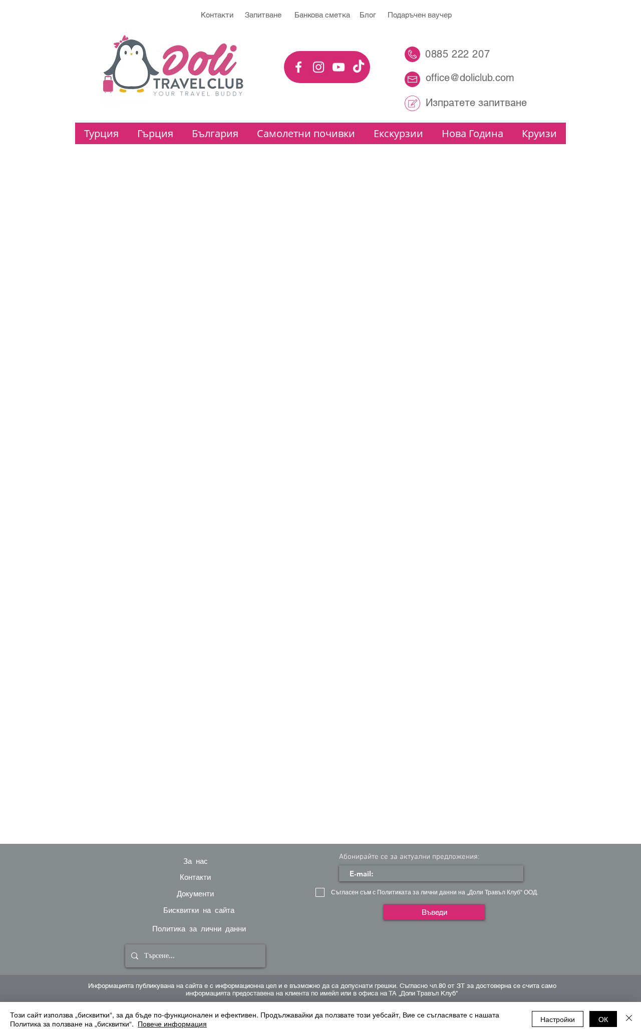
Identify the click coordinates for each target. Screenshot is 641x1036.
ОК (603, 1019)
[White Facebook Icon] (298, 67)
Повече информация (172, 1023)
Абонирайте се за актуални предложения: (409, 857)
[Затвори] (629, 1019)
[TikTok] (358, 67)
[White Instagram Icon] (318, 67)
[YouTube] (338, 67)
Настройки (557, 1019)
